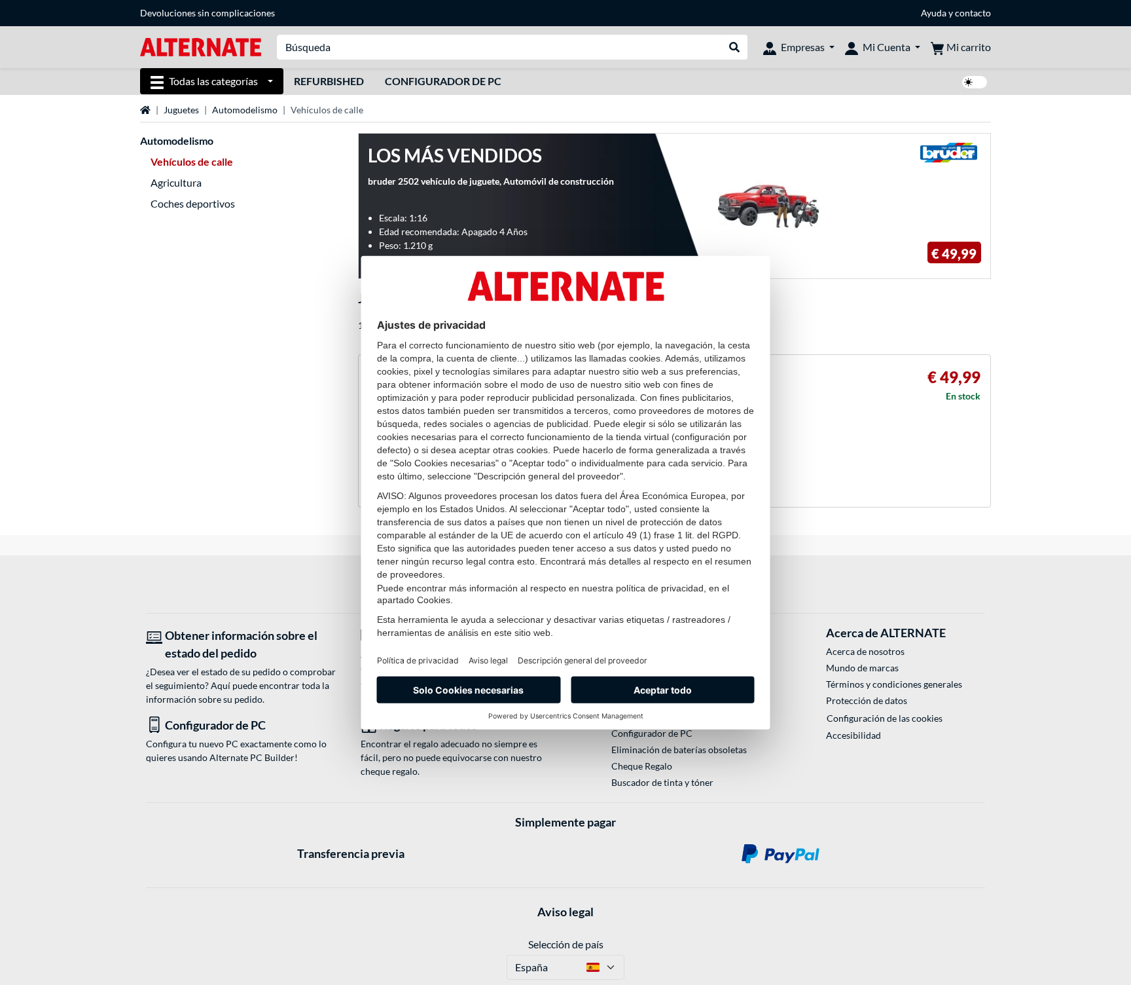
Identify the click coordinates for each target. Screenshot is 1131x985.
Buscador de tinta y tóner (662, 782)
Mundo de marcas (862, 667)
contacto (973, 12)
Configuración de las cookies (884, 718)
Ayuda (933, 12)
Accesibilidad (853, 735)
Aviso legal (565, 911)
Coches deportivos (193, 203)
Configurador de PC (443, 81)
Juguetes (181, 109)
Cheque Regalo (641, 765)
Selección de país (565, 944)
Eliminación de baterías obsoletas (679, 749)
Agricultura (176, 182)
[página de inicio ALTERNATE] (200, 46)
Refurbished (329, 81)
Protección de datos (866, 700)
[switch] (974, 82)
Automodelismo (245, 109)
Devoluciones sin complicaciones (207, 12)
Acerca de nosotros (865, 651)
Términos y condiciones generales (894, 684)
